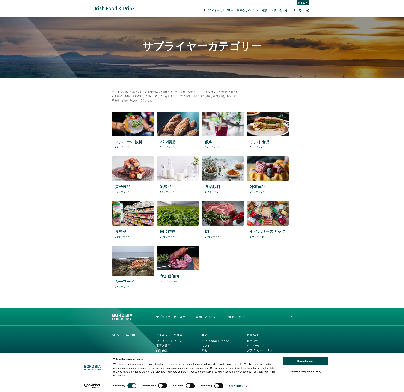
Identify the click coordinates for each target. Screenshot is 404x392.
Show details (236, 385)
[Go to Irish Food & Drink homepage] (115, 8)
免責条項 (252, 334)
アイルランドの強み (169, 334)
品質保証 (162, 350)
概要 (265, 10)
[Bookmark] (300, 10)
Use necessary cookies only (305, 371)
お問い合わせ (279, 10)
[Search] (294, 8)
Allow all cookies (305, 361)
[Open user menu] (307, 10)
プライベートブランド (170, 341)
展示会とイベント (247, 10)
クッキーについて (258, 345)
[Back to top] (290, 316)
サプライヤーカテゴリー (218, 10)
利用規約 (252, 341)
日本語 (301, 2)
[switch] (162, 385)
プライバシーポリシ (259, 350)
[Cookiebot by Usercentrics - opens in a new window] (92, 385)
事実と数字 (163, 345)
